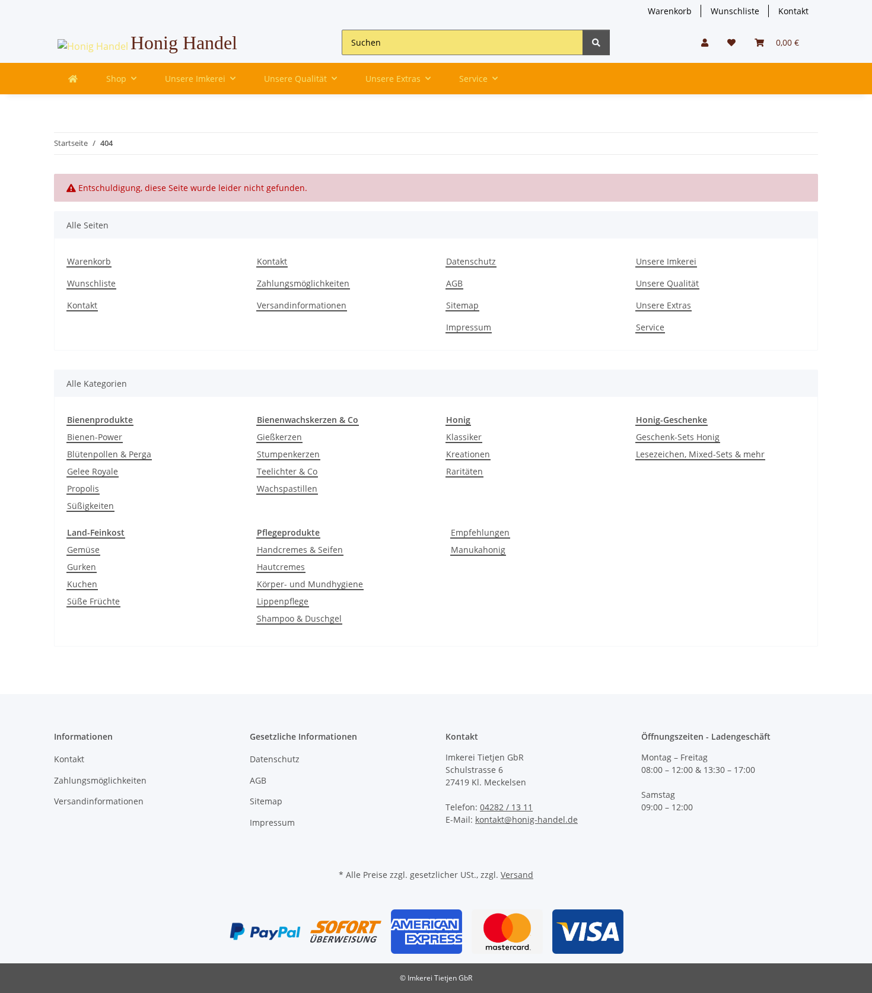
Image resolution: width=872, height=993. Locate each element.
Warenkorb (670, 11)
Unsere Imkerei (666, 261)
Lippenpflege (282, 601)
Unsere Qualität (667, 283)
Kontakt (793, 11)
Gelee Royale (92, 471)
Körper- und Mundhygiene (310, 584)
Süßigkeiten (90, 505)
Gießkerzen (279, 437)
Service (650, 327)
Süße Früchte (93, 601)
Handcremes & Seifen (300, 549)
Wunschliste (735, 11)
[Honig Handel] (73, 78)
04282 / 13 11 (506, 807)
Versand (517, 874)
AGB (454, 283)
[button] (705, 42)
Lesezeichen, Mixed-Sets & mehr (700, 454)
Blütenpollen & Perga (109, 454)
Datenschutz (471, 261)
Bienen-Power (94, 437)
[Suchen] (596, 42)
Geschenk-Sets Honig (678, 437)
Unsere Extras (663, 305)
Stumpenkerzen (288, 454)
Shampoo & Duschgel (299, 618)
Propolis (83, 488)
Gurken (81, 566)
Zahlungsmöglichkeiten (303, 283)
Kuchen (82, 584)
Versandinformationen (301, 305)
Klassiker (464, 437)
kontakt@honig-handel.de (526, 819)
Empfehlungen (480, 532)
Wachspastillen (287, 488)
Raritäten (464, 471)
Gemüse (83, 549)
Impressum (468, 327)
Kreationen (468, 454)
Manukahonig (478, 549)
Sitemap (462, 305)
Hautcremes (281, 566)
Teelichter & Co (287, 471)
